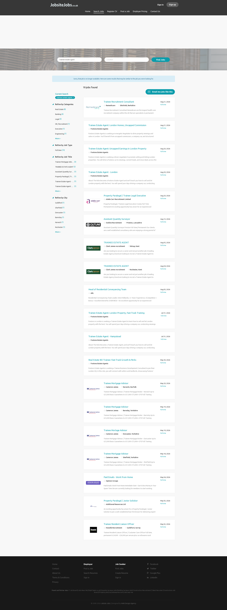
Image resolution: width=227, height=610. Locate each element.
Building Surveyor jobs (125, 590)
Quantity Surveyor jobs (109, 590)
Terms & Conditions (60, 577)
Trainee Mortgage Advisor (116, 383)
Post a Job (88, 568)
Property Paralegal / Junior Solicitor (121, 500)
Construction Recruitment (142, 590)
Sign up (172, 5)
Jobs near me (128, 592)
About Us (56, 573)
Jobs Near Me (82, 590)
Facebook (154, 564)
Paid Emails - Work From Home (118, 477)
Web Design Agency (128, 603)
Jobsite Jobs (105, 603)
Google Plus (155, 573)
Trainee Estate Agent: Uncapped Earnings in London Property (117, 148)
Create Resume (121, 573)
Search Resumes (91, 573)
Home (54, 564)
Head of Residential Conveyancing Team (107, 289)
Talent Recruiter (157, 590)
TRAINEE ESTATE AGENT (116, 242)
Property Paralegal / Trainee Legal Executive (125, 195)
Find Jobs (160, 60)
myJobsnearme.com (116, 592)
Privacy (55, 582)
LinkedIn (153, 577)
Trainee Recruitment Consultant (119, 102)
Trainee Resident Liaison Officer (119, 524)
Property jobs (103, 592)
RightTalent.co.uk (94, 590)
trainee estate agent (64, 97)
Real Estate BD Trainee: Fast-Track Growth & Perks (112, 360)
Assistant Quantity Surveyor (117, 219)
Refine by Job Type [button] (63, 145)
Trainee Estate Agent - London (103, 172)
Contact (55, 568)
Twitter (153, 568)
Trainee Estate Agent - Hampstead (104, 336)
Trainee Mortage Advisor (115, 430)
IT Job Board (73, 590)
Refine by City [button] (61, 198)
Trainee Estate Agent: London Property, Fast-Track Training (116, 313)
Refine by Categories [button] (64, 104)
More (57, 138)
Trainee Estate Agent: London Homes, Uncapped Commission (117, 125)
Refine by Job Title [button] (63, 157)
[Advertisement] (113, 32)
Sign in (160, 5)
